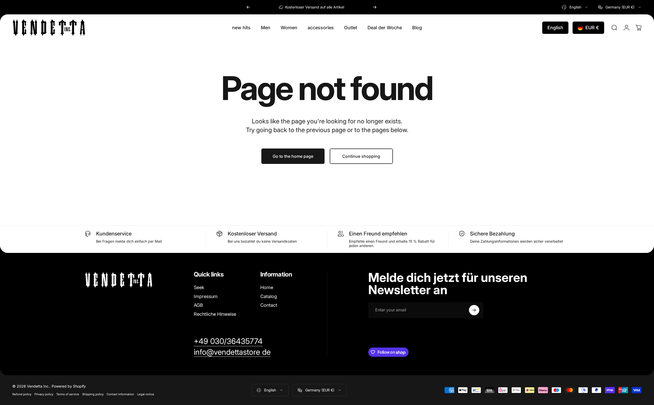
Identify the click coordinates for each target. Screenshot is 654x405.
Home (266, 287)
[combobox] (575, 7)
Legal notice (145, 394)
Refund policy (21, 394)
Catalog (268, 296)
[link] (228, 341)
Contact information (120, 394)
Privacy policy (43, 394)
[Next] (374, 7)
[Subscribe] (474, 310)
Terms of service (67, 394)
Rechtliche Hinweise (215, 314)
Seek (199, 287)
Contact (268, 305)
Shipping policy (93, 394)
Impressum (206, 296)
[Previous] (248, 7)
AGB (198, 305)
